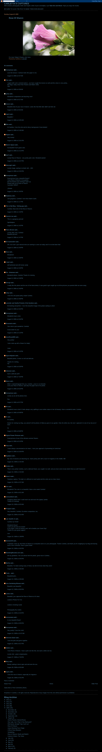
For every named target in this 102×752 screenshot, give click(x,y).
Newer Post (7, 683)
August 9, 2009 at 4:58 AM (15, 89)
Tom (7, 80)
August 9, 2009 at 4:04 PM (15, 319)
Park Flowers (25, 84)
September (11, 716)
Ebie (7, 124)
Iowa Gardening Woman (13, 583)
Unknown (9, 371)
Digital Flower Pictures (13, 435)
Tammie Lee (9, 216)
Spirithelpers (11, 222)
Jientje (8, 466)
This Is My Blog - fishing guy (15, 206)
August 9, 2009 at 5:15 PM (15, 351)
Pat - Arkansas (10, 272)
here (29, 57)
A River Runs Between (14, 730)
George (8, 282)
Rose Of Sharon (12, 726)
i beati (8, 262)
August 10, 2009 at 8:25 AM (15, 504)
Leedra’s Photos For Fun (14, 600)
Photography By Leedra (14, 610)
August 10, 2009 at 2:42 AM (15, 462)
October (10, 714)
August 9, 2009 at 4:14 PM (15, 333)
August (10, 718)
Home (51, 683)
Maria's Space (10, 145)
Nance (8, 381)
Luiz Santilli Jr (10, 519)
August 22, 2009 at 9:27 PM (15, 643)
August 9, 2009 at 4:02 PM (15, 309)
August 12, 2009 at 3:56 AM (15, 569)
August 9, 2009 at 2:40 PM (15, 288)
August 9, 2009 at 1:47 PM (15, 237)
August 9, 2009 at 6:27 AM (15, 99)
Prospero (9, 508)
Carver (8, 104)
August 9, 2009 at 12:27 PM (15, 161)
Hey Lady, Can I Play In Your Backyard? (20, 722)
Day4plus (9, 456)
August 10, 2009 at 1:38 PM (15, 536)
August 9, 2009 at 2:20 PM (15, 268)
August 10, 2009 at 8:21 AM (15, 492)
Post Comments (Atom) (19, 687)
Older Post (94, 683)
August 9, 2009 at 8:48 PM (15, 412)
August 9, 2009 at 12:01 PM (15, 140)
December (11, 710)
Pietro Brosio (10, 230)
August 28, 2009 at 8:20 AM (15, 667)
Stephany (9, 196)
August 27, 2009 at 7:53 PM (15, 657)
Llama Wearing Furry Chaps (16, 728)
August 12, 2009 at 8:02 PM (15, 589)
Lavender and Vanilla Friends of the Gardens (20, 303)
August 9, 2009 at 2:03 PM (15, 247)
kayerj (8, 672)
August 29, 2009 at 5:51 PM (15, 677)
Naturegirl (9, 165)
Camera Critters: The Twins (16, 736)
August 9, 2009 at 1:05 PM (15, 191)
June (9, 740)
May (9, 742)
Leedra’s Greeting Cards (14, 605)
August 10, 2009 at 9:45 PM (15, 558)
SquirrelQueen (10, 355)
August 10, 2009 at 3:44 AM (15, 472)
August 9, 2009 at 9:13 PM (15, 441)
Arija (7, 445)
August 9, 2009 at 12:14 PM (15, 151)
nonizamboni (10, 497)
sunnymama (9, 617)
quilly (7, 94)
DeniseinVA (9, 541)
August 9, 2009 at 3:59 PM (15, 299)
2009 (8, 708)
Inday (7, 293)
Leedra (8, 593)
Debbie (8, 648)
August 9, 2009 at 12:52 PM (15, 171)
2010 (8, 706)
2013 (8, 700)
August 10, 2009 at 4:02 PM (15, 548)
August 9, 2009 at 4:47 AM (15, 76)
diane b (8, 476)
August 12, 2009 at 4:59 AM (15, 579)
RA (7, 406)
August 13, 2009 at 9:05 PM (15, 623)
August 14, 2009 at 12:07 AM (15, 633)
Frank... (8, 573)
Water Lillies (35, 84)
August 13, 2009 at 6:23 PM (15, 613)
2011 (7, 704)
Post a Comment (9, 680)
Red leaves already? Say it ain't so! (18, 724)
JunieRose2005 (10, 337)
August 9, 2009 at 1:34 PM (15, 212)
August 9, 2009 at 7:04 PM (15, 377)
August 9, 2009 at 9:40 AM (15, 110)
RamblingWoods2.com (13, 552)
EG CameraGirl (10, 241)
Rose (7, 252)
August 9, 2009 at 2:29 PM (15, 278)
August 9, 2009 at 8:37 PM (15, 402)
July (9, 738)
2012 (8, 702)
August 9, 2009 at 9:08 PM (15, 431)
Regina (8, 134)
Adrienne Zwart (10, 637)
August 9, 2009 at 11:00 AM (15, 130)
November (11, 712)
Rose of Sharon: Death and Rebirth (18, 734)
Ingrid (7, 114)
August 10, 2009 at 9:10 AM (15, 514)
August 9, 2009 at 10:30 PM (15, 451)
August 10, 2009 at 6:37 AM (15, 482)
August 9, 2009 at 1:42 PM (15, 225)
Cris (7, 486)
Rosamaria (9, 323)
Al (6, 417)
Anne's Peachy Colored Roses (17, 720)
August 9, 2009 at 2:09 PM (15, 258)
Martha (8, 563)
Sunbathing (11, 732)
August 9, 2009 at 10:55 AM (15, 120)
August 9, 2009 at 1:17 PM (15, 202)
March (10, 746)
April (7, 155)
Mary (7, 661)
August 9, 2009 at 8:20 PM (15, 389)
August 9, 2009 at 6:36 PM (15, 366)
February (11, 748)
